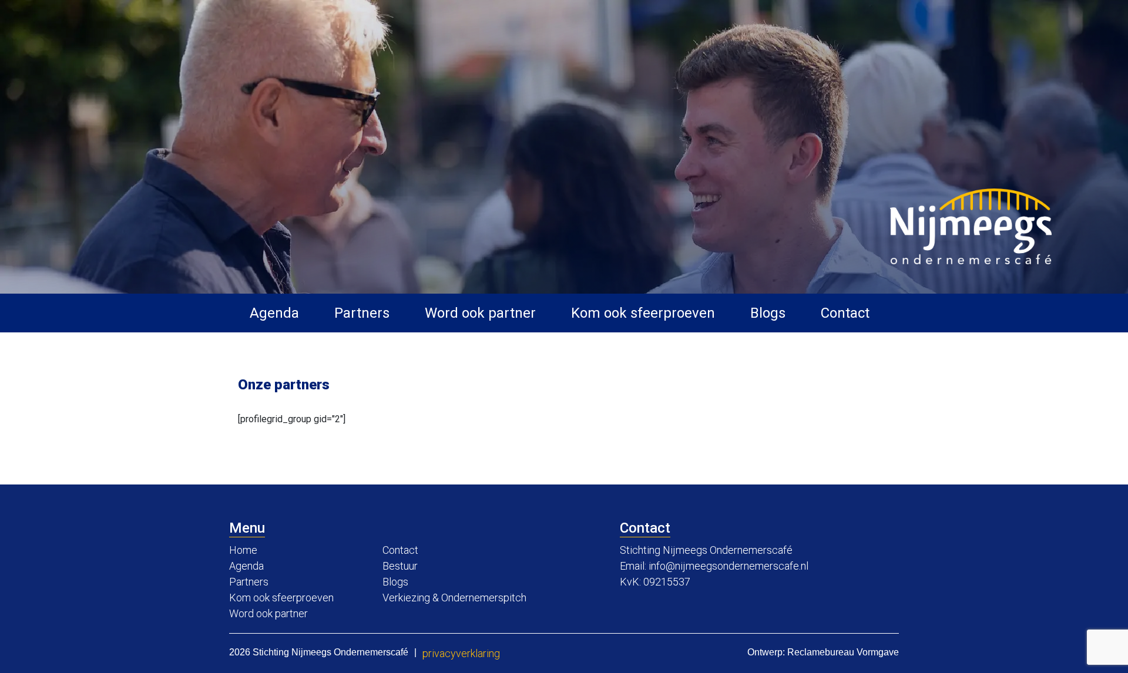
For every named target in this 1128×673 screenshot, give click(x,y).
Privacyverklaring (461, 653)
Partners (362, 313)
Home (243, 550)
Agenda (274, 313)
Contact (845, 313)
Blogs (767, 313)
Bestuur (400, 566)
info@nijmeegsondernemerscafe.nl (728, 566)
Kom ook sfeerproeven (643, 313)
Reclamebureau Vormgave (843, 652)
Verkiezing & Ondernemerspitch (454, 597)
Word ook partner (480, 313)
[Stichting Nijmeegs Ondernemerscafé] (971, 226)
